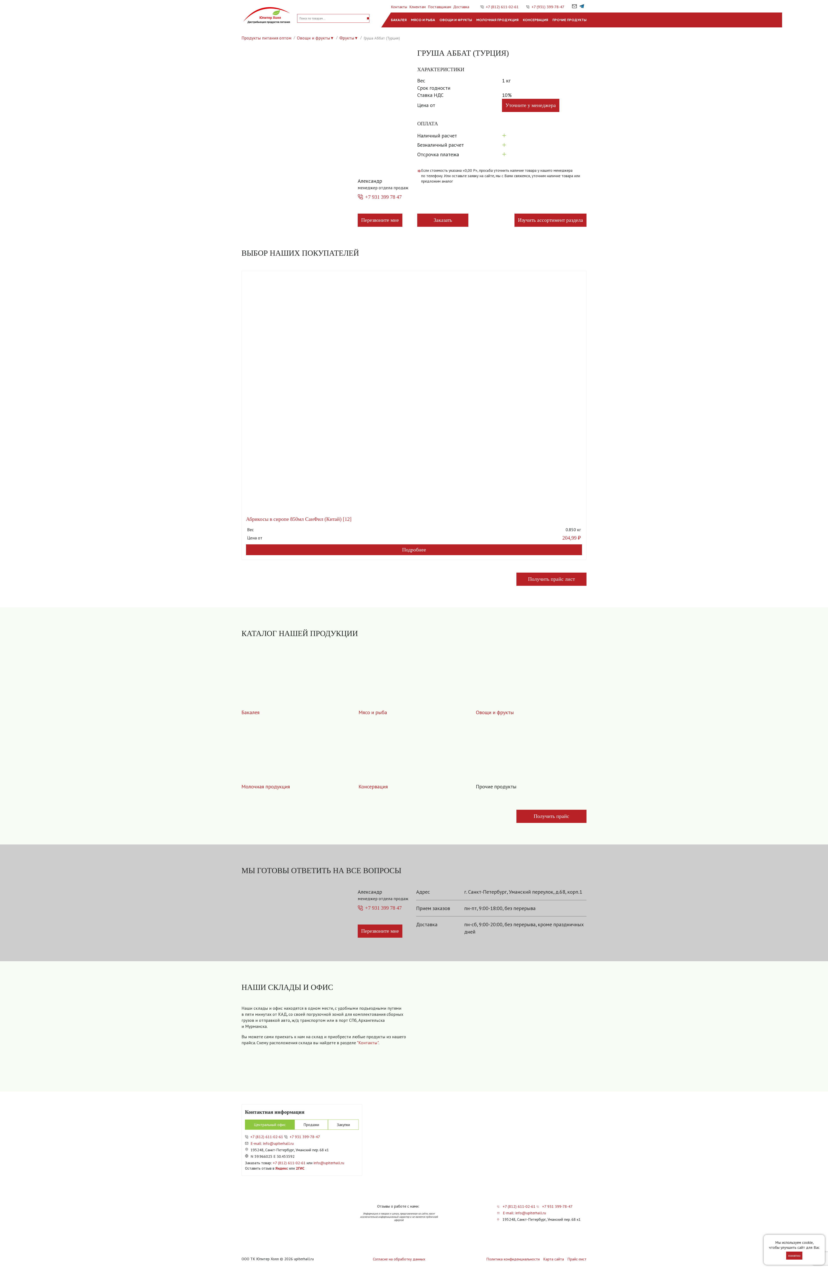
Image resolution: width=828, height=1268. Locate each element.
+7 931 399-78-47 (305, 1136)
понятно (794, 1255)
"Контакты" (367, 1043)
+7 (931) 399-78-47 (548, 6)
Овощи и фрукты (455, 20)
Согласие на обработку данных (399, 1259)
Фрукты (346, 38)
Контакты (399, 6)
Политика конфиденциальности (513, 1259)
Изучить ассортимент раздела (550, 220)
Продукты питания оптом (267, 38)
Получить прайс (551, 816)
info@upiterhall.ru (329, 1162)
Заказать (443, 220)
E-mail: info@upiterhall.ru (272, 1143)
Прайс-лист (576, 1259)
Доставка (461, 6)
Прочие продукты (569, 20)
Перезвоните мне (380, 220)
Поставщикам (439, 6)
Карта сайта (553, 1259)
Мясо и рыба (423, 20)
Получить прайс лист (551, 579)
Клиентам (417, 6)
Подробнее (414, 550)
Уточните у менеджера (530, 105)
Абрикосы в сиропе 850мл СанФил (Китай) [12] (298, 519)
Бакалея (399, 20)
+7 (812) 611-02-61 (502, 6)
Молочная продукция (497, 20)
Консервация (535, 20)
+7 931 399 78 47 (383, 197)
